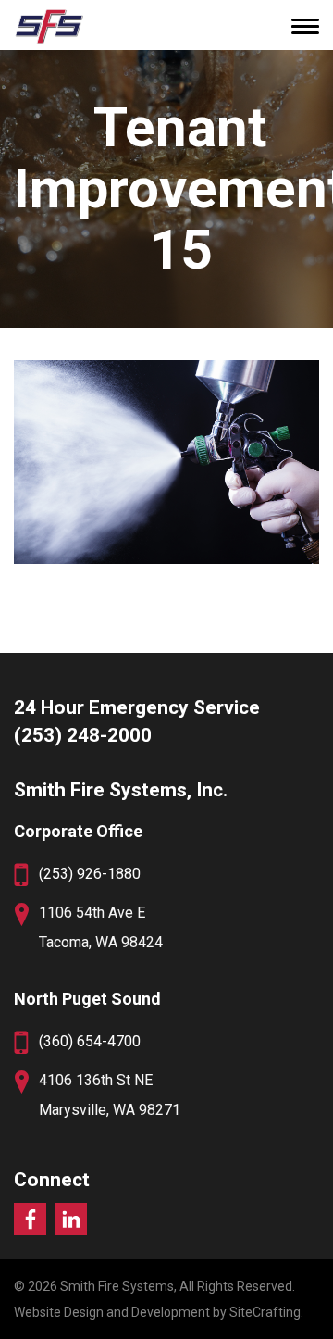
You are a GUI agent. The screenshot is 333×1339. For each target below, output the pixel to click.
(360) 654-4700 (90, 1041)
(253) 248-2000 (83, 735)
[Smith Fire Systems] (48, 26)
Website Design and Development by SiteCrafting (157, 1312)
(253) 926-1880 (90, 873)
